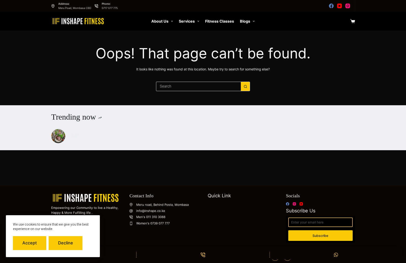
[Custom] (336, 255)
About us (159, 21)
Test (74, 136)
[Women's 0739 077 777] (131, 223)
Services (187, 21)
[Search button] (245, 86)
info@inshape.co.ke (150, 211)
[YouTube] (339, 6)
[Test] (58, 136)
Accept (29, 242)
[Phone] (203, 255)
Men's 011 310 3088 (150, 217)
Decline (65, 242)
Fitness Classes (219, 21)
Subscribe (320, 236)
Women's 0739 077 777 (153, 223)
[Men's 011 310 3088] (131, 217)
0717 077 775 (110, 8)
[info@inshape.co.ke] (131, 211)
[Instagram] (347, 6)
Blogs (245, 21)
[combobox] (198, 86)
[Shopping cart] (352, 21)
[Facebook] (331, 6)
